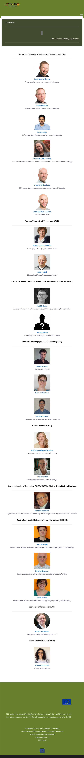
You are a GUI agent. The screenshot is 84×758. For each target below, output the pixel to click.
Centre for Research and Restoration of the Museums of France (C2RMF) (42, 281)
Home (53, 39)
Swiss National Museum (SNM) (42, 641)
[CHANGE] (12, 5)
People (65, 39)
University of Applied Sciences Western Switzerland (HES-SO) (42, 520)
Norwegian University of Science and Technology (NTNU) (42, 54)
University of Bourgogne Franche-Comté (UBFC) (42, 342)
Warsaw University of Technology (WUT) (42, 221)
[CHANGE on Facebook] (42, 750)
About (59, 39)
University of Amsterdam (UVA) (42, 607)
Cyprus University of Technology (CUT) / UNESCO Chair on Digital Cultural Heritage (42, 486)
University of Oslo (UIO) (42, 426)
